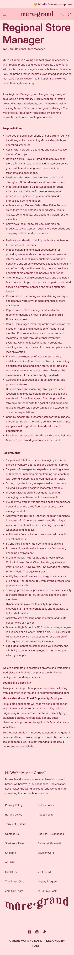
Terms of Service (15, 824)
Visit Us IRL (44, 872)
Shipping (10, 852)
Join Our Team (14, 891)
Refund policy (13, 814)
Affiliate (10, 862)
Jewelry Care (46, 852)
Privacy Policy (14, 805)
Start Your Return (15, 843)
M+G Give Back (47, 891)
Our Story (11, 872)
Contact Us (12, 833)
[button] (4, 14)
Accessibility (45, 814)
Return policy (46, 805)
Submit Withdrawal (49, 843)
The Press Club (14, 881)
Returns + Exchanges (51, 833)
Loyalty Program (47, 881)
